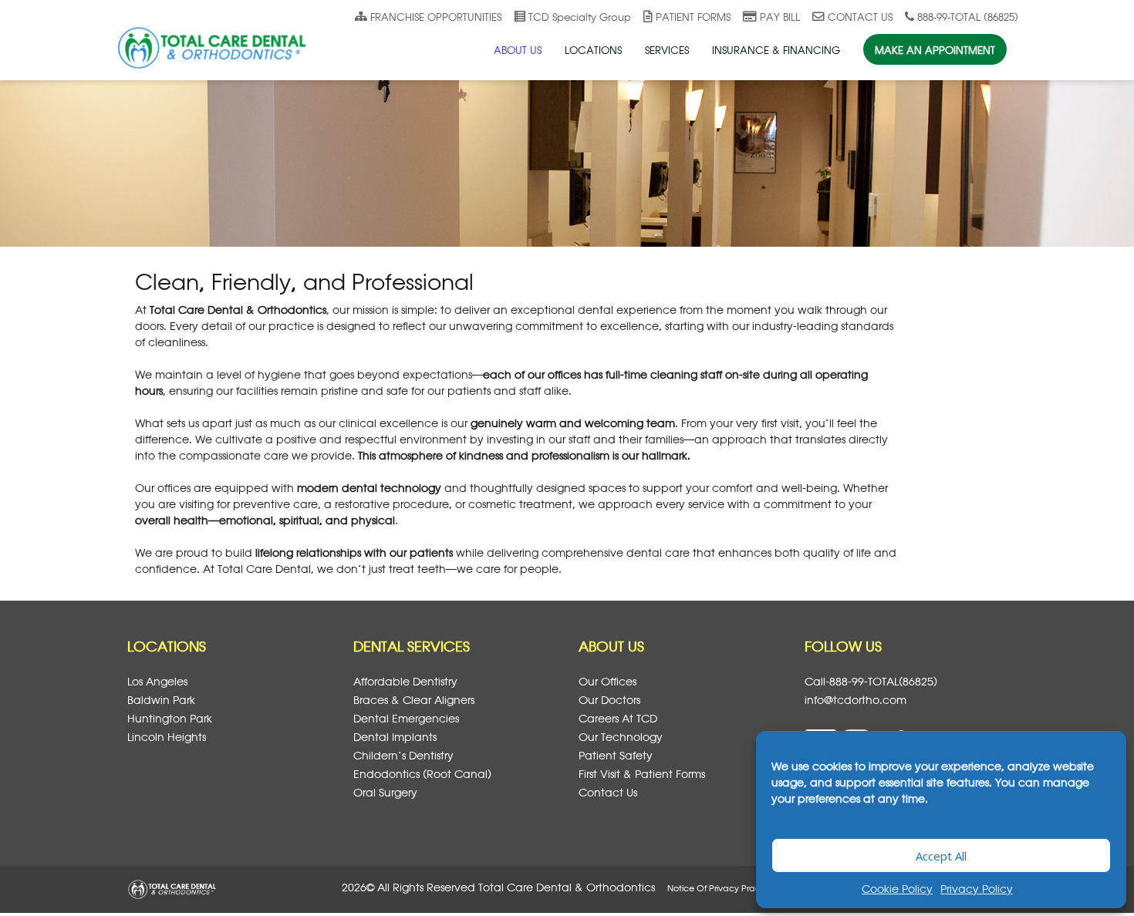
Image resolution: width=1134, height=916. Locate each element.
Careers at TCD (618, 718)
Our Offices (607, 681)
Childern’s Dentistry (403, 755)
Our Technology (621, 736)
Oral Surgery (385, 792)
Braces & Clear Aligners (413, 699)
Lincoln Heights (166, 736)
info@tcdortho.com (855, 699)
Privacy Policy (976, 888)
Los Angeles (157, 681)
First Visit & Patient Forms (642, 773)
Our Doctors (609, 699)
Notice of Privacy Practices (723, 888)
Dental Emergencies (406, 718)
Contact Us (608, 792)
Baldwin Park (161, 699)
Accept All (941, 856)
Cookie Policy (897, 888)
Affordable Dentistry (405, 681)
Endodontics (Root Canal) (422, 773)
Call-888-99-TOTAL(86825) (871, 681)
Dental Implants (395, 736)
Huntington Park (169, 718)
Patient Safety (616, 755)
